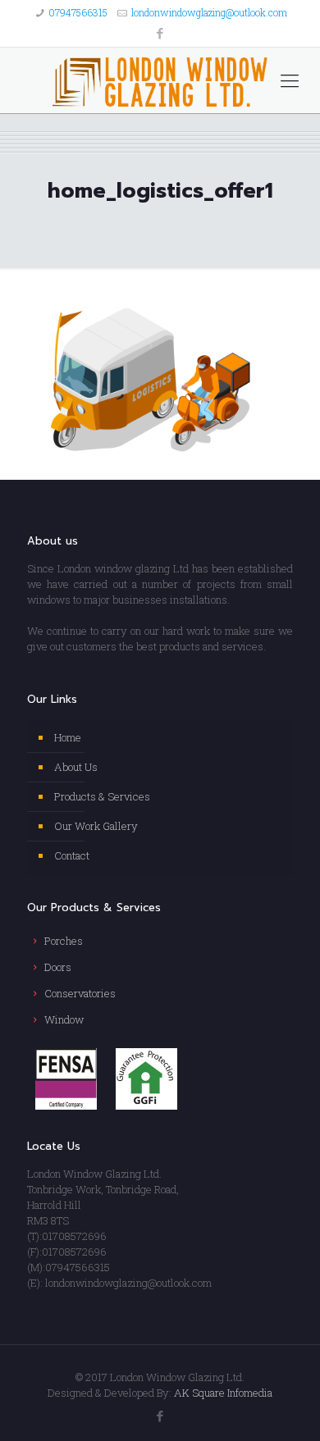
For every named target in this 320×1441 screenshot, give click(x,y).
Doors (57, 967)
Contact (71, 855)
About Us (76, 766)
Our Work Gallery (96, 826)
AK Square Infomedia (223, 1392)
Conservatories (80, 993)
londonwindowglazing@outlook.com (209, 12)
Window (64, 1019)
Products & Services (102, 796)
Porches (63, 940)
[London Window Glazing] (160, 80)
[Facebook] (160, 33)
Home (67, 737)
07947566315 (77, 12)
